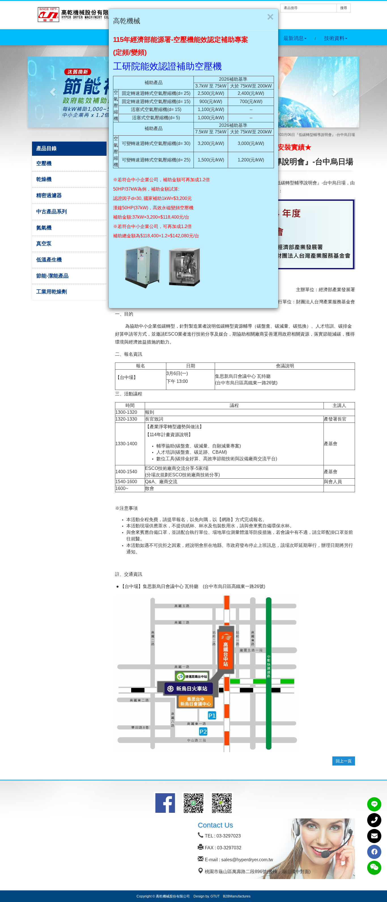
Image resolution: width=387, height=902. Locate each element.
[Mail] (374, 836)
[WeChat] (374, 868)
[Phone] (374, 820)
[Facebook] (374, 852)
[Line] (374, 804)
